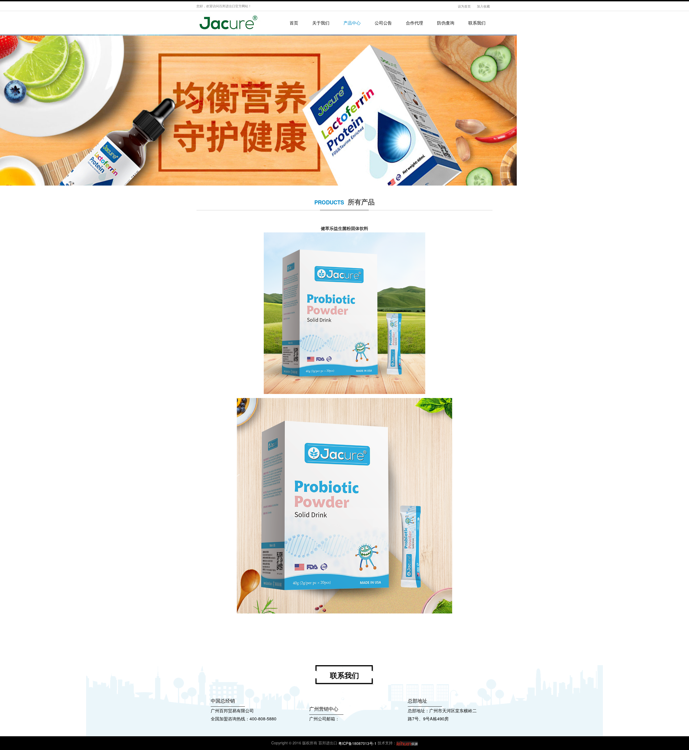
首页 (294, 23)
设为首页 (465, 6)
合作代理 (414, 23)
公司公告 (383, 23)
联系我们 (477, 23)
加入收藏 (483, 6)
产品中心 (352, 23)
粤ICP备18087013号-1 (357, 743)
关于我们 (320, 23)
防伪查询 (445, 23)
